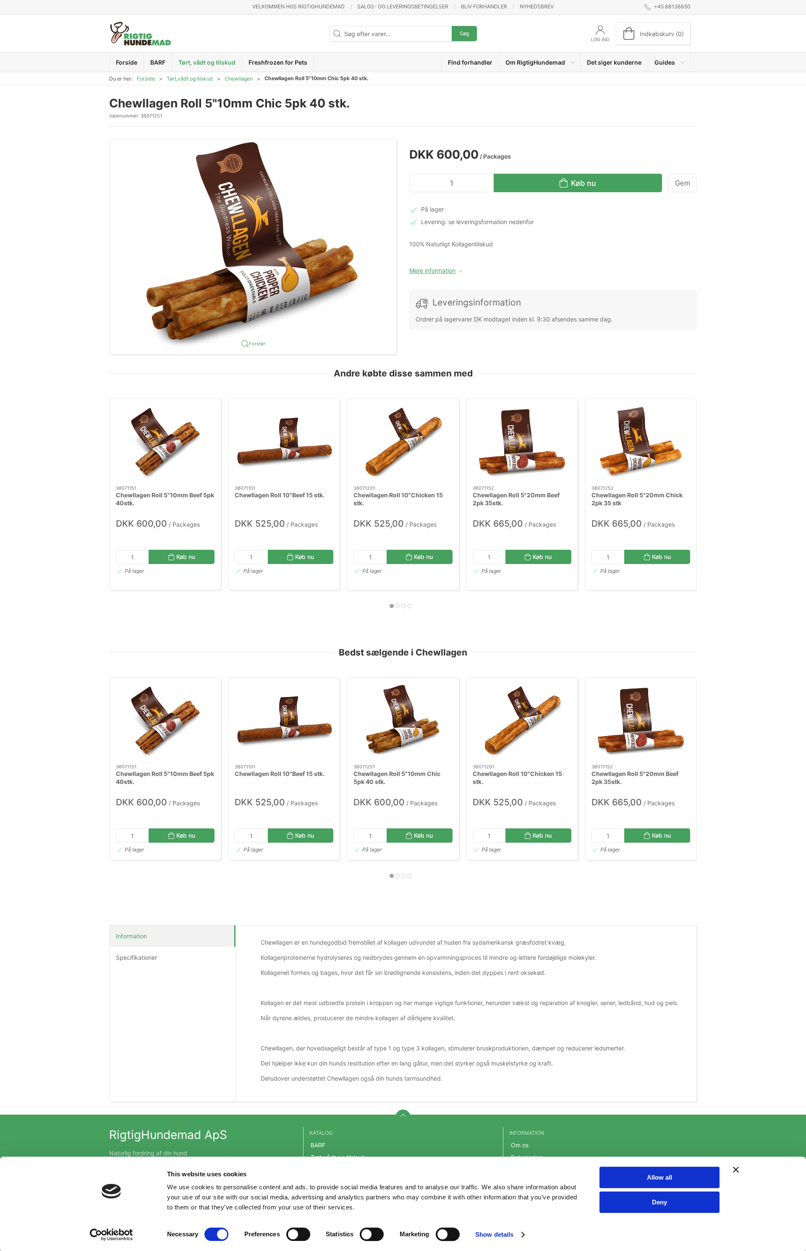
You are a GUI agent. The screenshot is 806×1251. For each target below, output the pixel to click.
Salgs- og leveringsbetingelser (402, 6)
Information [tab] (131, 936)
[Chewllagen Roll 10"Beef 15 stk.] (284, 442)
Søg (464, 33)
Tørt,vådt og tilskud (190, 79)
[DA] (140, 33)
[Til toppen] (403, 1117)
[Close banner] (736, 1170)
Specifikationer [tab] (136, 957)
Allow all (659, 1177)
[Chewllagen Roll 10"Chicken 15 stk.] (402, 442)
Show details (494, 1234)
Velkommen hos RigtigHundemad (298, 6)
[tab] (392, 606)
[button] (540, 62)
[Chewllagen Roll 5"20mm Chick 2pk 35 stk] (640, 442)
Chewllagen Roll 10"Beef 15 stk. (279, 494)
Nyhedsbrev (537, 6)
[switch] (298, 1234)
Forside (146, 79)
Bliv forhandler (484, 6)
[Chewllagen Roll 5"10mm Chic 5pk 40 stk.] (402, 721)
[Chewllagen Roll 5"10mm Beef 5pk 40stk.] (165, 442)
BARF (318, 1145)
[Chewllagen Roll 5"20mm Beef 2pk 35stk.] (522, 442)
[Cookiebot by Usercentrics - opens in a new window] (111, 1234)
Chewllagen (239, 79)
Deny (659, 1202)
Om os (520, 1145)
